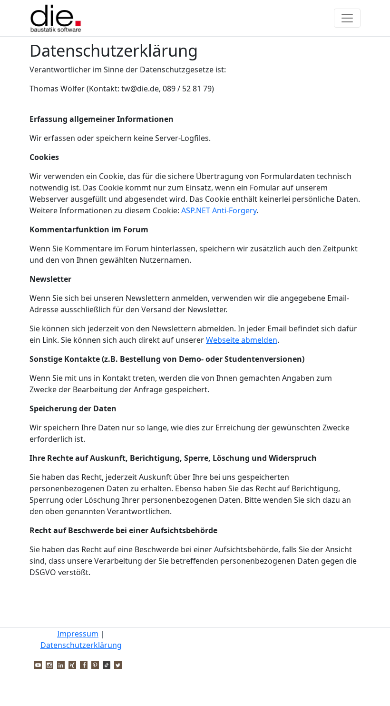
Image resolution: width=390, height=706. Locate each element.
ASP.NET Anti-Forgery (218, 210)
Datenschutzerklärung (81, 645)
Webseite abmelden (241, 340)
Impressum (77, 633)
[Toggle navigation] (347, 18)
